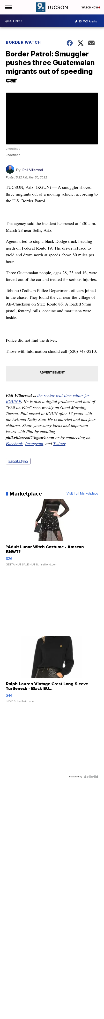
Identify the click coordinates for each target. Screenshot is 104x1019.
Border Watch (23, 42)
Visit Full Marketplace (82, 493)
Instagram (34, 443)
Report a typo (18, 461)
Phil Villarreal (32, 170)
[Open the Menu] (8, 7)
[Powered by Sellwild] (91, 776)
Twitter (59, 443)
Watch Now (90, 7)
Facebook (14, 443)
